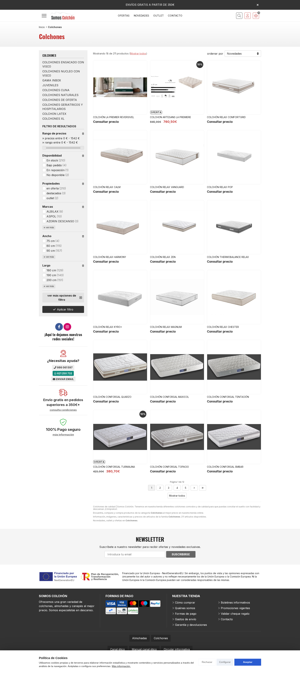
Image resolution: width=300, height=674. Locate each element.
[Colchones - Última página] (202, 488)
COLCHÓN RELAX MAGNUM (166, 326)
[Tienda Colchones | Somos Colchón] (63, 15)
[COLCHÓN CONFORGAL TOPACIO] (177, 437)
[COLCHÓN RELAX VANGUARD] (177, 157)
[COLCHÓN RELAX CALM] (120, 157)
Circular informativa (177, 649)
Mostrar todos (138, 53)
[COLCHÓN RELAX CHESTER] (234, 297)
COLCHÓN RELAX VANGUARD (167, 187)
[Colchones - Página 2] (194, 488)
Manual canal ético (144, 649)
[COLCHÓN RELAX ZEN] (177, 227)
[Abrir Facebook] (59, 326)
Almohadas (139, 638)
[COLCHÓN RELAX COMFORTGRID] (234, 87)
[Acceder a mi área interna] (247, 16)
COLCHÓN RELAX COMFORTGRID (226, 117)
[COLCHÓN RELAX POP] (234, 157)
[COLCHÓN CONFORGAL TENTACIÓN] (234, 367)
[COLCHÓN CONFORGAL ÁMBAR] (234, 437)
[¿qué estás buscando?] (239, 16)
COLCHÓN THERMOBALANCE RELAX (228, 257)
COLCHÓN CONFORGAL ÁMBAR (225, 466)
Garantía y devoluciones (191, 625)
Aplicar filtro (65, 309)
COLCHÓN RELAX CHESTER (223, 326)
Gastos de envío (185, 619)
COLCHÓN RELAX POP (220, 187)
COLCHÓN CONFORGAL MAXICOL (169, 396)
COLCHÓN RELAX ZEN (163, 257)
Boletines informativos (235, 602)
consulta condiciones (63, 410)
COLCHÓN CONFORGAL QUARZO (112, 396)
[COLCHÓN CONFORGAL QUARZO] (120, 367)
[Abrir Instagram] (67, 326)
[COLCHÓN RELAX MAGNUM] (177, 297)
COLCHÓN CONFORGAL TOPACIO (169, 466)
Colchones (161, 638)
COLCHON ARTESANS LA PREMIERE (170, 117)
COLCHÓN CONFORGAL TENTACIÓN (228, 396)
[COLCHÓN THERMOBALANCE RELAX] (234, 227)
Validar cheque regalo (235, 613)
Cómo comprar (185, 602)
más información (63, 434)
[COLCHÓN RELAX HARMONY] (120, 227)
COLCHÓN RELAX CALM (106, 187)
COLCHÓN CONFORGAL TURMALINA (114, 466)
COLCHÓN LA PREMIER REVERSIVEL (113, 117)
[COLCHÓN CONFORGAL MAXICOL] (177, 367)
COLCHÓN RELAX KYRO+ (107, 326)
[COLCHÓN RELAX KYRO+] (120, 297)
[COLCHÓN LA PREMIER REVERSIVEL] (120, 87)
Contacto (227, 619)
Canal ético (117, 649)
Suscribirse (181, 554)
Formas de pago (185, 613)
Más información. (121, 666)
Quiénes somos (185, 608)
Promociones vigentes (235, 608)
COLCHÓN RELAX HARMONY (109, 257)
